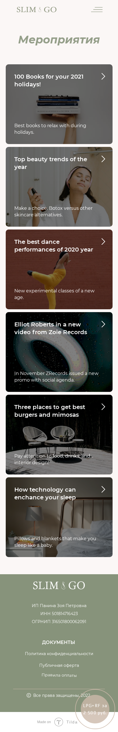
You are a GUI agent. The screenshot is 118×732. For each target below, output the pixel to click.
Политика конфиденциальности (59, 653)
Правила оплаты (59, 675)
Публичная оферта (59, 665)
